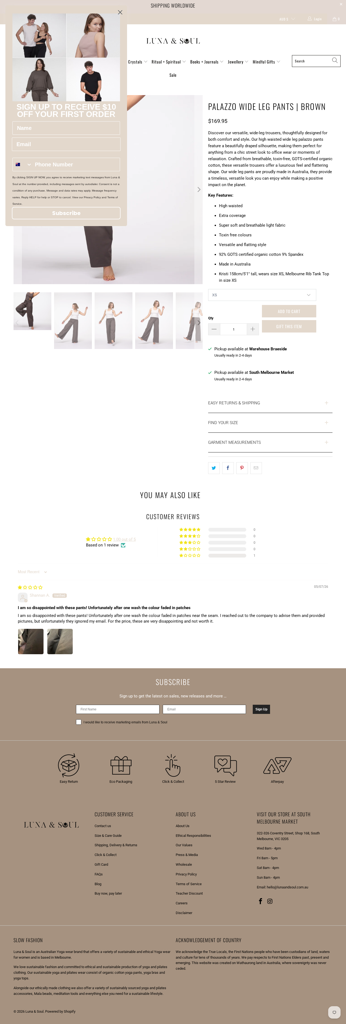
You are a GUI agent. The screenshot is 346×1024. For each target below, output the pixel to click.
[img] (30, 587)
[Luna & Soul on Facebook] (261, 901)
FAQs (99, 874)
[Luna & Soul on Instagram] (270, 901)
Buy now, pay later (108, 893)
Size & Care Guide (108, 836)
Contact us (103, 826)
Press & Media (187, 855)
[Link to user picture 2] (60, 641)
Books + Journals (205, 62)
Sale (173, 75)
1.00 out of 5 (124, 539)
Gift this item (289, 326)
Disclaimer (184, 913)
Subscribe (66, 213)
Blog (98, 884)
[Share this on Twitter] (214, 468)
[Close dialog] (120, 12)
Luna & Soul (34, 1011)
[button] (190, 556)
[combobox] (22, 164)
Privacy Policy (186, 874)
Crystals (136, 62)
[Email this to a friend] (256, 468)
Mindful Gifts (264, 62)
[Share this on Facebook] (228, 468)
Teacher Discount (189, 893)
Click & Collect (106, 855)
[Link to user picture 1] (31, 641)
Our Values (184, 845)
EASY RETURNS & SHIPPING (234, 403)
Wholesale (184, 864)
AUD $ (284, 19)
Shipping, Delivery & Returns (116, 845)
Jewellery (236, 62)
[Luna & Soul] (173, 41)
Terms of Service (189, 884)
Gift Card (101, 864)
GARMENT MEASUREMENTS (234, 442)
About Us (182, 826)
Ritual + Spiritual (167, 62)
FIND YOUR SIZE (223, 422)
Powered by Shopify (60, 1011)
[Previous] (17, 323)
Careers (182, 903)
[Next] (198, 189)
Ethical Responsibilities (193, 836)
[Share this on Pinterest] (242, 468)
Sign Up (261, 709)
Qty (211, 318)
